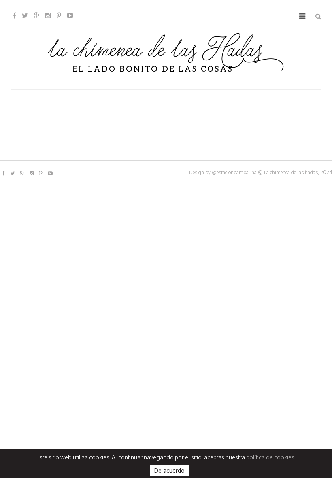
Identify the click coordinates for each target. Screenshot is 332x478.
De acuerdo (169, 470)
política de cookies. (271, 457)
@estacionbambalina (234, 172)
